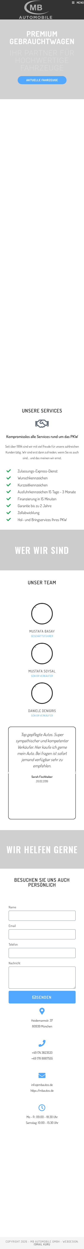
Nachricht (14, 963)
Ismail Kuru (42, 1244)
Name (12, 907)
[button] (42, 80)
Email (12, 926)
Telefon (13, 944)
